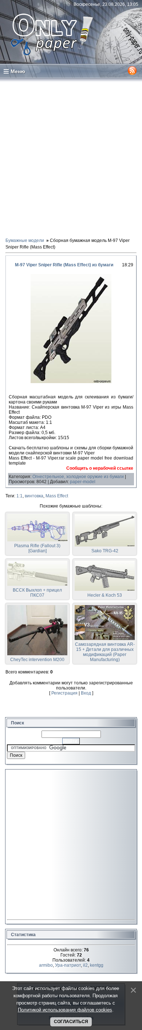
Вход (86, 693)
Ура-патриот (68, 965)
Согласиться (71, 1021)
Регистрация (64, 693)
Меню (18, 71)
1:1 (19, 495)
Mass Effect (57, 495)
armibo (46, 965)
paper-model (82, 481)
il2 (85, 965)
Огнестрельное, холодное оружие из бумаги (78, 476)
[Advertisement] (71, 157)
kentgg (96, 965)
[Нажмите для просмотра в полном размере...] (71, 381)
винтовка (34, 495)
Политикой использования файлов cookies (65, 1010)
